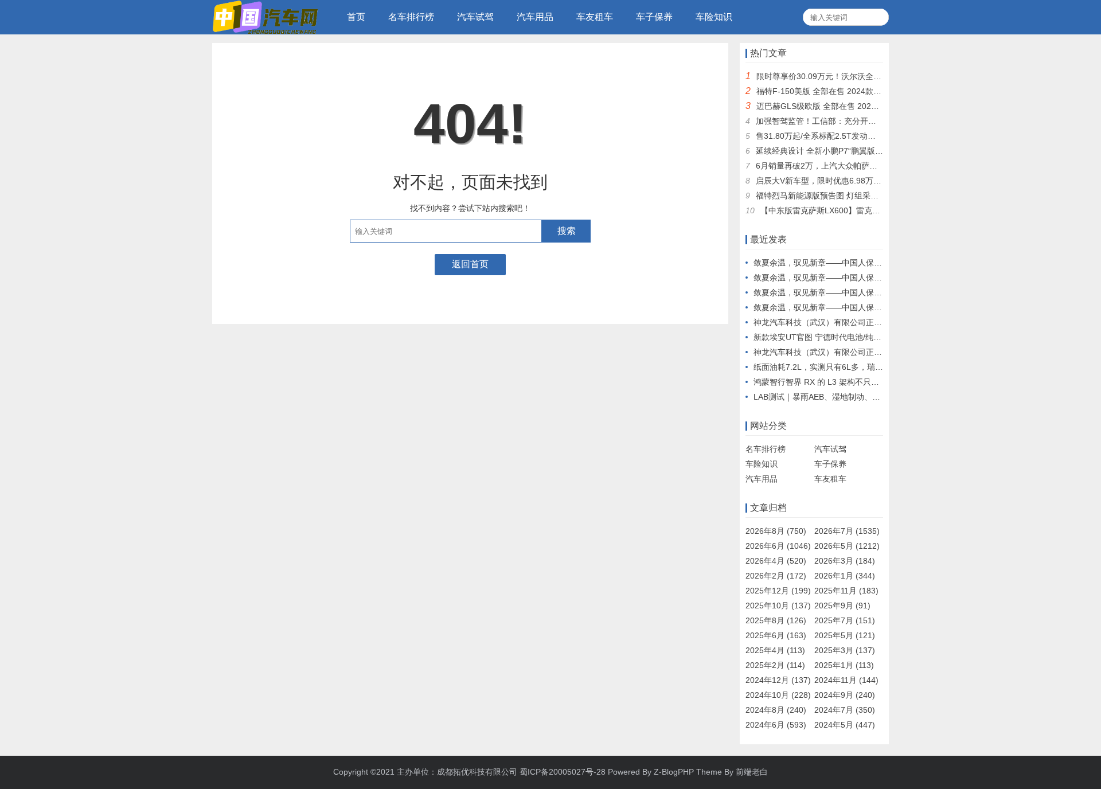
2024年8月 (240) (775, 709)
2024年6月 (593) (775, 724)
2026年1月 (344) (844, 575)
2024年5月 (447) (844, 724)
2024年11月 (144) (846, 680)
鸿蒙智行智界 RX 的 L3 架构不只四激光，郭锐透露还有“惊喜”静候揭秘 (879, 381)
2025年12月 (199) (778, 590)
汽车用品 (535, 17)
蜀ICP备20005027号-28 (563, 771)
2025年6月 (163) (775, 635)
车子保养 (654, 17)
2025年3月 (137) (844, 650)
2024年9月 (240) (844, 695)
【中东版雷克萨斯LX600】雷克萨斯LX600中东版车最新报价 (868, 210)
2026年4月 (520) (775, 560)
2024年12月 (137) (778, 680)
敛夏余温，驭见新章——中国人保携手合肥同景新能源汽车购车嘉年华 (877, 262)
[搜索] (878, 17)
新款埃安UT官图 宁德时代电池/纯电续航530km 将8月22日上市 (865, 337)
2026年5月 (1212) (847, 545)
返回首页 (470, 264)
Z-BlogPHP (674, 771)
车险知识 (714, 17)
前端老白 (752, 771)
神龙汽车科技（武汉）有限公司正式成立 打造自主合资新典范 (863, 322)
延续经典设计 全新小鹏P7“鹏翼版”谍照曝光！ (837, 150)
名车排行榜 (411, 17)
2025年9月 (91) (842, 605)
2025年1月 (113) (844, 665)
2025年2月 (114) (775, 665)
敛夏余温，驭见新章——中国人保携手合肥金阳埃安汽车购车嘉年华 (873, 292)
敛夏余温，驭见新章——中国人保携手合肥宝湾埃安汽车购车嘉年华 (873, 307)
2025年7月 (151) (844, 620)
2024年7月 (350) (844, 709)
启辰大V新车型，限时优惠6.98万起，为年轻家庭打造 (851, 180)
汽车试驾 (475, 17)
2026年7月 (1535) (847, 531)
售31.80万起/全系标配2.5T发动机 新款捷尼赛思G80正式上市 (865, 135)
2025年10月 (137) (778, 605)
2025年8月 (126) (775, 620)
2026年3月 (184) (844, 560)
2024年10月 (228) (778, 695)
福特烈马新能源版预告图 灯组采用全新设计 (833, 195)
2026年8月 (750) (775, 531)
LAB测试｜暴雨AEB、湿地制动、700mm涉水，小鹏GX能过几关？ (872, 396)
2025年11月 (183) (846, 590)
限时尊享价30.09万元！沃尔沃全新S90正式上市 (842, 76)
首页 (356, 17)
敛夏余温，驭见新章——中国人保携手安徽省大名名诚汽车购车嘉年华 (877, 277)
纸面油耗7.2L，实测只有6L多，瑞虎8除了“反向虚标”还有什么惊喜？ (875, 367)
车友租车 (594, 17)
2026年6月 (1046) (778, 545)
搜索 (566, 231)
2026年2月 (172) (775, 575)
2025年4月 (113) (775, 650)
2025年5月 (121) (844, 635)
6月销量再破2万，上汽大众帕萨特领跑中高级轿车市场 (853, 165)
